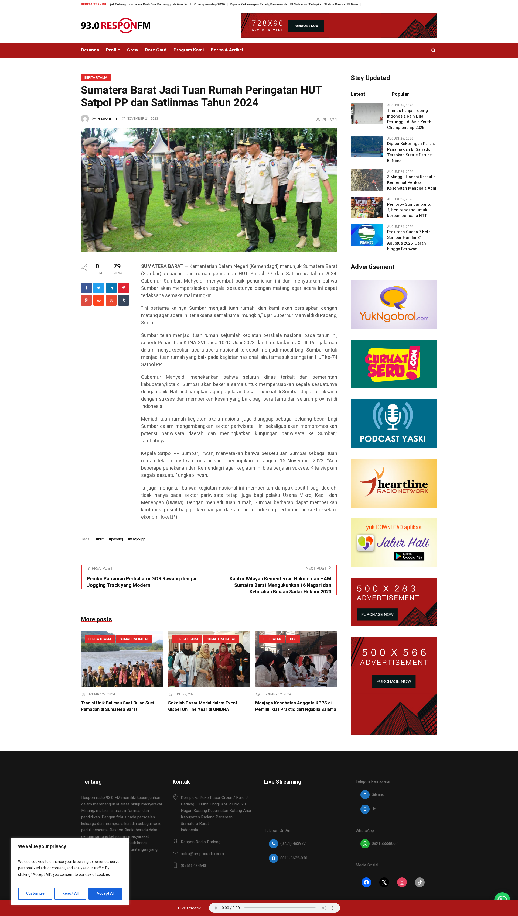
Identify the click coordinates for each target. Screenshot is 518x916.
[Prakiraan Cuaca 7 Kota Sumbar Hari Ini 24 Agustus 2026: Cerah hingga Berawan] (367, 235)
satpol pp (138, 539)
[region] (70, 871)
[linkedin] (111, 288)
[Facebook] (86, 288)
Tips (293, 639)
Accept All (105, 893)
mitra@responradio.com (202, 854)
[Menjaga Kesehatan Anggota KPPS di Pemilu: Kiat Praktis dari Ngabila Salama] (296, 659)
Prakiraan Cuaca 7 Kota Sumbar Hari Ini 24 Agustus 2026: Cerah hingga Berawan (409, 240)
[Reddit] (98, 300)
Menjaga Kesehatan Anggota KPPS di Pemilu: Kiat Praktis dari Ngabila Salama (295, 706)
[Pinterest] (123, 288)
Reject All (71, 893)
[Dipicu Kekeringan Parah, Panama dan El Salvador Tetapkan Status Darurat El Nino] (367, 147)
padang (117, 539)
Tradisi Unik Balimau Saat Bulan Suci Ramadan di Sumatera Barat (117, 706)
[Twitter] (98, 288)
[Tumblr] (123, 300)
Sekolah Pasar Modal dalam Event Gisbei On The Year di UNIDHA (202, 706)
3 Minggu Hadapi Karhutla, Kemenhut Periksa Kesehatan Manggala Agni (412, 182)
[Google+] (86, 300)
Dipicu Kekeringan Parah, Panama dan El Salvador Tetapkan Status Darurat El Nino (258, 4)
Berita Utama (95, 77)
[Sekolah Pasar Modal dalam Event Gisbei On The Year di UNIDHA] (209, 659)
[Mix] (111, 300)
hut (100, 539)
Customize (35, 893)
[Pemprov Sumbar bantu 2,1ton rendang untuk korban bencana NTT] (367, 207)
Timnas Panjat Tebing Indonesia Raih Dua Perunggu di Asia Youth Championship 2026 (122, 4)
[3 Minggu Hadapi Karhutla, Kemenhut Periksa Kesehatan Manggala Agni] (367, 180)
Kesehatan (272, 639)
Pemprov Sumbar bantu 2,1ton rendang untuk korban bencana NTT (409, 210)
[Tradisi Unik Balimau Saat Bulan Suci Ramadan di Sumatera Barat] (122, 659)
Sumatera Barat (134, 639)
